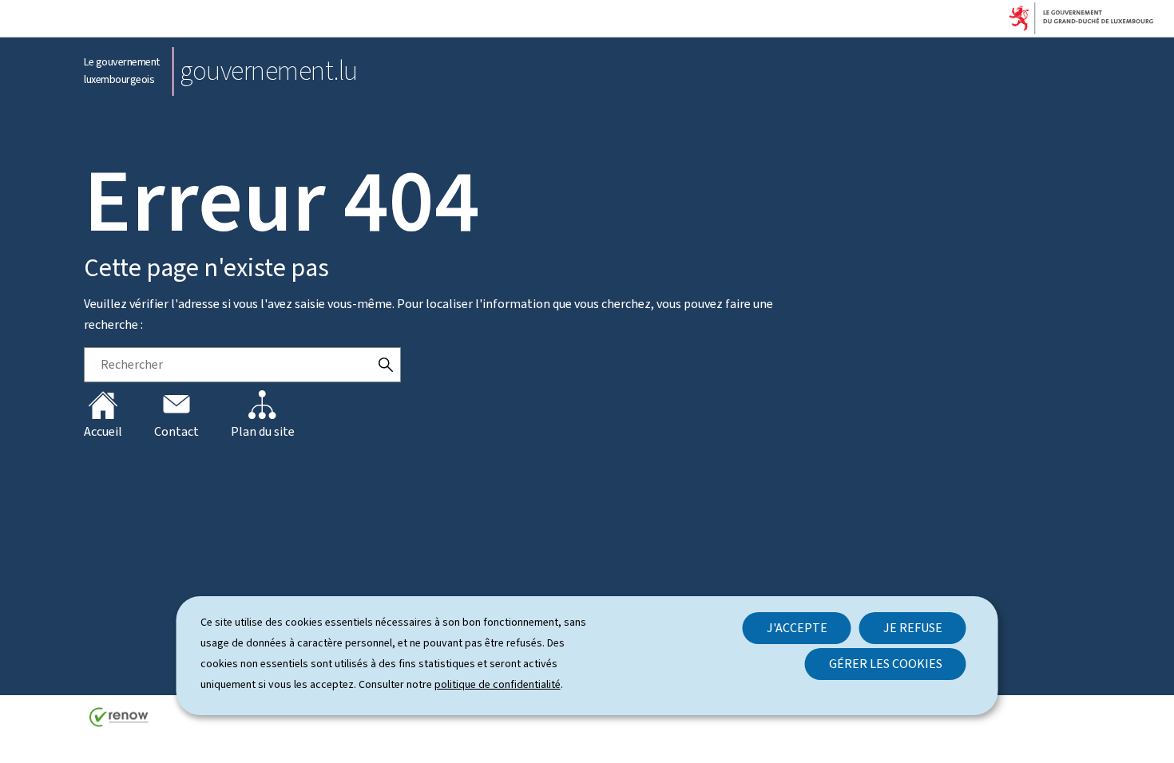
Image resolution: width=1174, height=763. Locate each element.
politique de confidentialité (497, 684)
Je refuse (912, 627)
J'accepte (797, 627)
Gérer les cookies (885, 663)
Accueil (103, 431)
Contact (176, 431)
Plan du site (263, 431)
